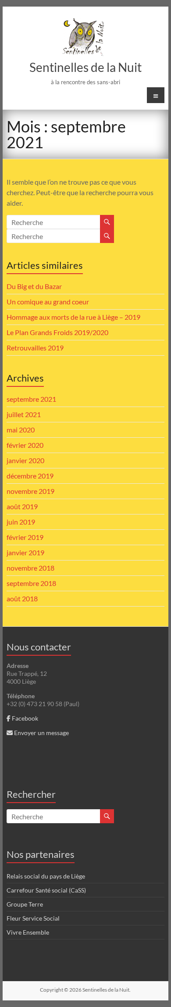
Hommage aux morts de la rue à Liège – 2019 (73, 317)
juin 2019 (21, 522)
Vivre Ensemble (28, 932)
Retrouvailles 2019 (35, 347)
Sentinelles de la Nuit (85, 67)
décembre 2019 (30, 475)
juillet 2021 (24, 414)
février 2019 (25, 537)
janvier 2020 (25, 460)
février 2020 (25, 445)
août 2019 (22, 506)
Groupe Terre (25, 904)
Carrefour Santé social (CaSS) (46, 890)
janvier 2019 (25, 552)
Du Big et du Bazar (34, 286)
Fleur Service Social (33, 918)
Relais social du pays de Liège (46, 876)
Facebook (24, 718)
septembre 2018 (31, 583)
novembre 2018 (30, 568)
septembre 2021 (31, 399)
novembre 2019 (30, 491)
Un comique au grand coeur (48, 301)
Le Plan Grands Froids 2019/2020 (57, 332)
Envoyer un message (41, 732)
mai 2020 (21, 429)
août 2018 (22, 598)
